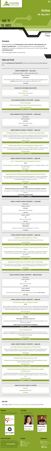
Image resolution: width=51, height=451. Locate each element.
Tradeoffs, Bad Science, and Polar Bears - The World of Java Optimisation (25, 133)
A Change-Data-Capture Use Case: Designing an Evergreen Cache (25, 145)
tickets (23, 441)
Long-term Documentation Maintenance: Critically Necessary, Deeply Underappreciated (25, 370)
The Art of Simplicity (25, 103)
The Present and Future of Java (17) (25, 319)
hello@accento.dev (26, 443)
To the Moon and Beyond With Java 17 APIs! (25, 238)
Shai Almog (21, 194)
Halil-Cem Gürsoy (25, 311)
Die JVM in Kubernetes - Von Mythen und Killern (25, 302)
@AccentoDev (25, 444)
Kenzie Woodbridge (25, 378)
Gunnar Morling (25, 242)
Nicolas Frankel (25, 151)
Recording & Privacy (46, 443)
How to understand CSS (25, 330)
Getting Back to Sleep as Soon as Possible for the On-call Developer (25, 262)
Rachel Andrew (25, 337)
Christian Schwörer (26, 257)
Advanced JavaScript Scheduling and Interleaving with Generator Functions (25, 174)
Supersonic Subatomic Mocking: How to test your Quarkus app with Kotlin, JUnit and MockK (25, 248)
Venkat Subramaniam (25, 107)
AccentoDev (24, 446)
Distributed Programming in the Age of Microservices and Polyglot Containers (25, 189)
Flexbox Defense (41, 292)
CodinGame (12, 81)
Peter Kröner (25, 181)
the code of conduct (11, 444)
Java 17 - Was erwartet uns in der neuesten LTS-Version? (25, 161)
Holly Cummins (25, 140)
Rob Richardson (25, 364)
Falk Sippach (25, 169)
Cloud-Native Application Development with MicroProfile (25, 347)
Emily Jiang (25, 353)
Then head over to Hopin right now (22, 404)
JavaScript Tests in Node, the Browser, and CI (25, 358)
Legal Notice (44, 441)
